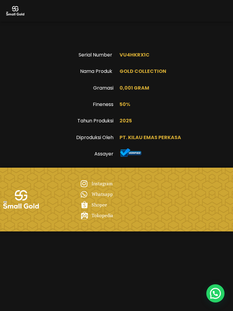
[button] (215, 293)
